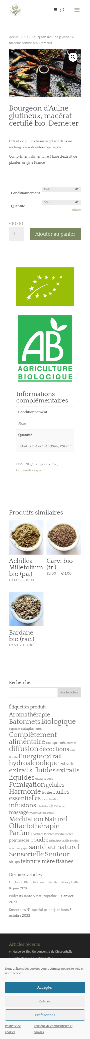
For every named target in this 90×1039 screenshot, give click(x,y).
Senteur (57, 854)
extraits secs (44, 778)
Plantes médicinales (59, 834)
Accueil (14, 37)
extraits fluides (32, 770)
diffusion (23, 749)
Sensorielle (26, 854)
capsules (14, 729)
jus (53, 805)
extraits (67, 763)
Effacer (76, 210)
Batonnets (24, 721)
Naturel (56, 819)
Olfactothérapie (34, 826)
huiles (47, 792)
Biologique (58, 721)
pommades (19, 840)
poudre (39, 840)
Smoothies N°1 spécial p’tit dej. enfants (39, 910)
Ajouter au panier (55, 234)
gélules (55, 785)
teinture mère (38, 862)
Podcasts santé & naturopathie (33, 896)
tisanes (65, 861)
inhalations (43, 806)
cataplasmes (31, 728)
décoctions (54, 749)
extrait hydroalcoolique (35, 760)
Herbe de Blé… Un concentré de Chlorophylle (44, 882)
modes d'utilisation (42, 813)
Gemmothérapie (29, 470)
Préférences (45, 1015)
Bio (26, 37)
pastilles (38, 834)
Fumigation (27, 784)
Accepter (45, 987)
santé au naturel (54, 847)
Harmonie (25, 791)
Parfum (20, 833)
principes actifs (59, 840)
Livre (61, 806)
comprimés (56, 743)
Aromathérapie (29, 714)
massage (19, 812)
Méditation (26, 819)
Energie (30, 756)
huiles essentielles (39, 795)
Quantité (18, 206)
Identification (50, 799)
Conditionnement (25, 193)
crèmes (71, 743)
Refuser (45, 1001)
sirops (14, 862)
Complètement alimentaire (33, 738)
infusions (22, 805)
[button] (73, 57)
